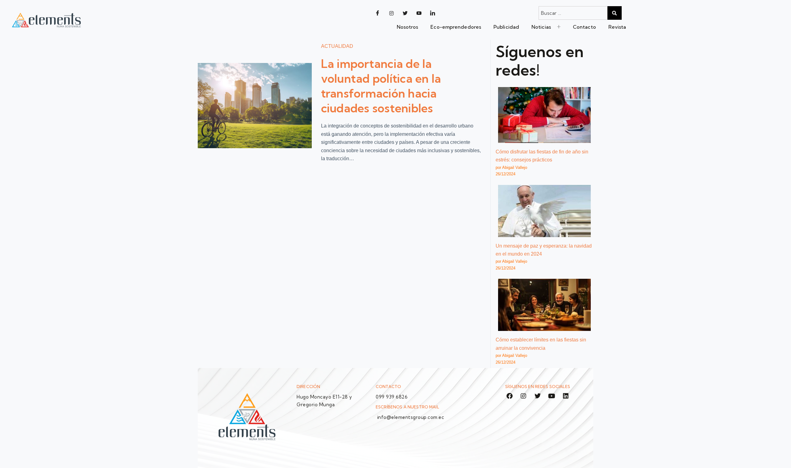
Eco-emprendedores (455, 27)
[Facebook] (377, 13)
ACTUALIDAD (337, 46)
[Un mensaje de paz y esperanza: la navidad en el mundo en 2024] (544, 211)
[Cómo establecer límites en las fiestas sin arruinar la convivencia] (544, 305)
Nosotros (407, 27)
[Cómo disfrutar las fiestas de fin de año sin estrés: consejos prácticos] (544, 115)
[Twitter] (405, 13)
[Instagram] (391, 13)
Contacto (584, 27)
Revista (617, 27)
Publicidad (506, 27)
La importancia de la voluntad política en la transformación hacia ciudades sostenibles (381, 85)
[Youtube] (419, 13)
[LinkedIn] (432, 13)
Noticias (541, 27)
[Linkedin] (566, 396)
